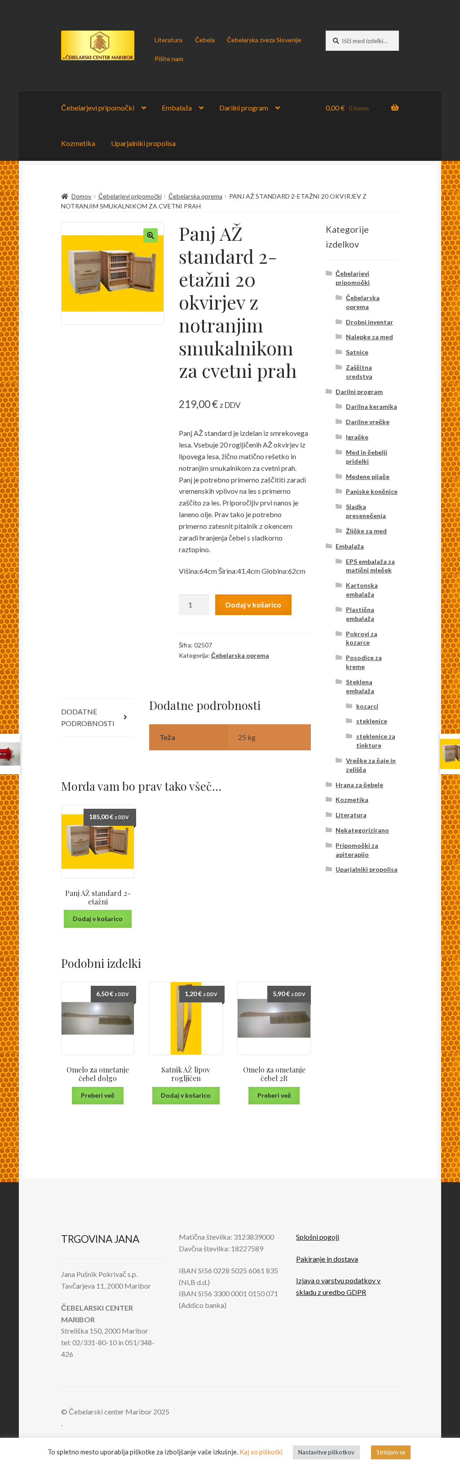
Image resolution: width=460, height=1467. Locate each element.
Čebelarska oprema (195, 196)
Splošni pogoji (317, 1236)
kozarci (367, 706)
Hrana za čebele (359, 785)
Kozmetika (78, 143)
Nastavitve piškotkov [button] (326, 1452)
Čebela (205, 40)
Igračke (357, 437)
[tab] (98, 718)
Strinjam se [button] (390, 1452)
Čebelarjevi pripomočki (97, 107)
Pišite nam (169, 58)
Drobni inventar (369, 322)
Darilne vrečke (367, 421)
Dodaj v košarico (253, 604)
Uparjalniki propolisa (143, 143)
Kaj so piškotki (261, 1452)
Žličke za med (366, 531)
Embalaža (177, 107)
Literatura (168, 40)
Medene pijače (367, 476)
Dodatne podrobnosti (88, 717)
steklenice (371, 721)
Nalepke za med (369, 337)
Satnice (357, 352)
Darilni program (243, 107)
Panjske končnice (372, 491)
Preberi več (98, 1095)
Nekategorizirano (362, 830)
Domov (81, 196)
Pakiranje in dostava (327, 1258)
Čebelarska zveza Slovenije (264, 40)
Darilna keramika (371, 406)
